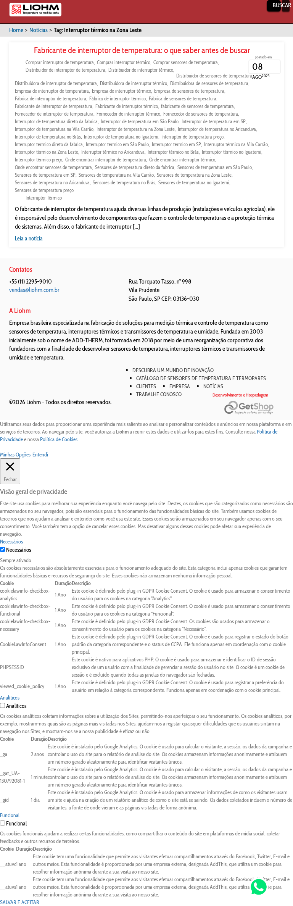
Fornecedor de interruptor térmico (128, 114)
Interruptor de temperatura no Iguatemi (121, 137)
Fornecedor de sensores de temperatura (200, 114)
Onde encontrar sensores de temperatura (53, 167)
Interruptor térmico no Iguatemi (231, 152)
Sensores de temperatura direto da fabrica (134, 167)
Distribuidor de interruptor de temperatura (65, 70)
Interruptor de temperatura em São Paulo (140, 121)
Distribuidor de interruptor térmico (140, 70)
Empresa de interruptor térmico (121, 91)
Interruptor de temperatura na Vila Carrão (54, 129)
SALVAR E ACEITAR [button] (19, 902)
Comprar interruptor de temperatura (60, 62)
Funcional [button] (9, 815)
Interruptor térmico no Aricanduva (113, 152)
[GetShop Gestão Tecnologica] (254, 407)
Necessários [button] (11, 541)
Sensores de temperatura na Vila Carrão (116, 175)
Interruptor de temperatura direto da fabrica (56, 121)
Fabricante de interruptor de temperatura (53, 106)
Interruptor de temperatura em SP (214, 121)
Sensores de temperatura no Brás (124, 182)
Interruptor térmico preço (38, 159)
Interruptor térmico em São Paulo (117, 144)
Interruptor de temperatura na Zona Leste (136, 129)
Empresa (179, 386)
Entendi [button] (40, 454)
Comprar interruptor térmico (123, 62)
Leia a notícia (29, 238)
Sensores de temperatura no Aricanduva (52, 182)
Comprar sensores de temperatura (185, 62)
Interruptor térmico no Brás (173, 152)
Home (16, 30)
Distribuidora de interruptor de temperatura (56, 83)
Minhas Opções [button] (15, 454)
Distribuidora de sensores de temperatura (209, 83)
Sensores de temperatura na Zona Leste (194, 175)
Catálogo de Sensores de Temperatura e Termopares (201, 378)
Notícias (38, 30)
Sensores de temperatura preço (44, 190)
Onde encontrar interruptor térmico (182, 159)
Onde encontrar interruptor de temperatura (105, 159)
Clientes (146, 386)
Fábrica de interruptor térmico (117, 98)
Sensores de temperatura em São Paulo (214, 167)
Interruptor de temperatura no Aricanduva (217, 129)
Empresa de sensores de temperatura (189, 91)
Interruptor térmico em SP (176, 144)
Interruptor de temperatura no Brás (48, 137)
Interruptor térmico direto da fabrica (49, 144)
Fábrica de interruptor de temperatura (50, 98)
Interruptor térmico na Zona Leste (46, 152)
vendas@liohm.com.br (34, 289)
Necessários (18, 550)
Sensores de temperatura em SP (45, 175)
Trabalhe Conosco (159, 394)
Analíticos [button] (9, 697)
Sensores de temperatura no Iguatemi (193, 182)
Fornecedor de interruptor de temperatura (54, 114)
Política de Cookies (58, 439)
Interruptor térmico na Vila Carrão (236, 144)
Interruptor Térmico (44, 198)
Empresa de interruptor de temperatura (52, 91)
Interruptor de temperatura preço (192, 137)
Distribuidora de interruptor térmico (133, 83)
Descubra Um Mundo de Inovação (173, 370)
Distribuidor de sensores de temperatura (214, 76)
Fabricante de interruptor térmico (126, 106)
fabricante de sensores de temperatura (197, 106)
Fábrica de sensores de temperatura (182, 98)
